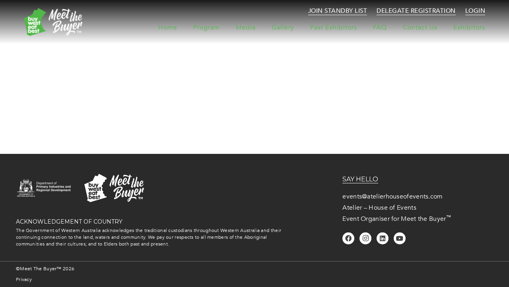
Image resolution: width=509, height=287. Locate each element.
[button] (298, 27)
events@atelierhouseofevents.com (392, 196)
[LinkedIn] (383, 238)
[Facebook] (348, 238)
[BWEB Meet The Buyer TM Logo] (53, 22)
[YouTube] (400, 238)
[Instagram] (365, 238)
